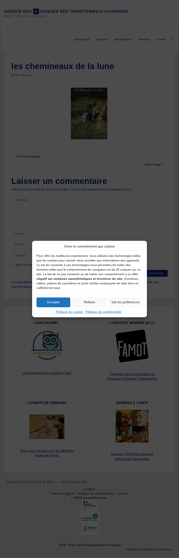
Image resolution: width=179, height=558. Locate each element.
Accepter (53, 302)
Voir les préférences (125, 302)
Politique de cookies (69, 312)
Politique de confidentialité (103, 312)
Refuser (89, 302)
